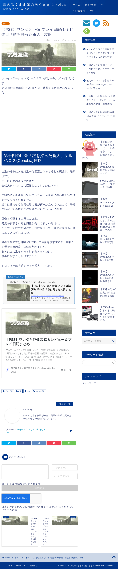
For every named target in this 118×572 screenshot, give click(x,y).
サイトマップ (89, 383)
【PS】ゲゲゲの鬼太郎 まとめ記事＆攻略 (108, 292)
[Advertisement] (39, 122)
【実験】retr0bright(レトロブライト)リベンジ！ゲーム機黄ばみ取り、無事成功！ (101, 100)
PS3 (28, 391)
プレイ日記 (8, 391)
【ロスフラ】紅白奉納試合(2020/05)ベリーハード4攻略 (101, 116)
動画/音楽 (90, 4)
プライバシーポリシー (16, 565)
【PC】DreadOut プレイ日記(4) (107, 256)
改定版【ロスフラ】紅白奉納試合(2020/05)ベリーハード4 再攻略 (100, 84)
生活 (92, 11)
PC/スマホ (79, 11)
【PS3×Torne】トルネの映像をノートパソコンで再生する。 (107, 313)
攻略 (19, 391)
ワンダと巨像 (40, 391)
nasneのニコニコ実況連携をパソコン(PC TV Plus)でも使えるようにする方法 (101, 53)
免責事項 (34, 565)
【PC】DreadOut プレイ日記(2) (107, 202)
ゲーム (76, 4)
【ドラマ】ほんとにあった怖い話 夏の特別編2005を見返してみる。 (108, 223)
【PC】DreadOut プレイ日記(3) (107, 239)
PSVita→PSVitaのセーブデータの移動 (107, 184)
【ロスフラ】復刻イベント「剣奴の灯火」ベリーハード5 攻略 (100, 69)
